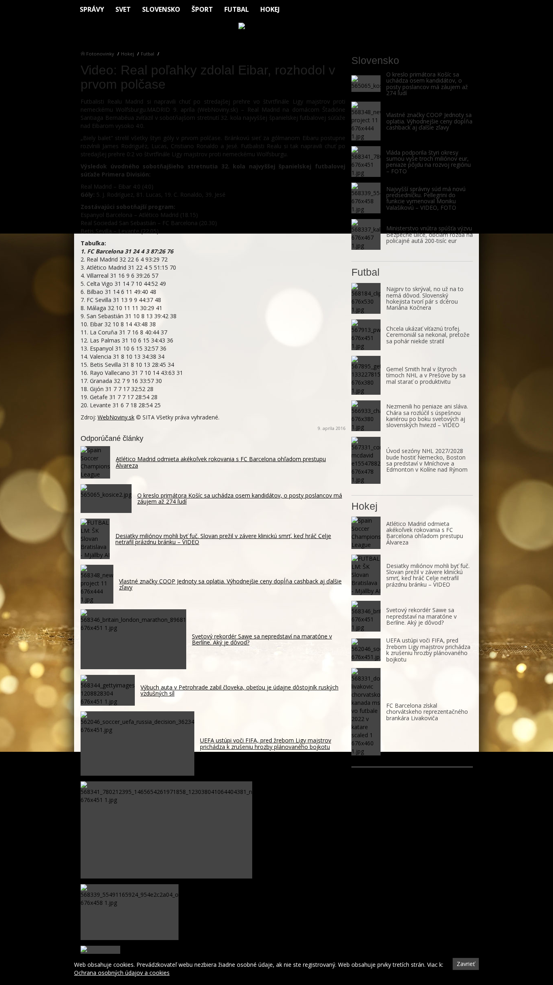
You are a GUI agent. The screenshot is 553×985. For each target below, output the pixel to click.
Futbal (236, 9)
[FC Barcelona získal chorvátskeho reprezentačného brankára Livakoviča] (366, 711)
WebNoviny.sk (116, 417)
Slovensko (161, 9)
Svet (123, 9)
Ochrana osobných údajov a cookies (122, 972)
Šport (202, 9)
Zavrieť (466, 964)
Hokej (270, 9)
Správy (92, 9)
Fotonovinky (100, 54)
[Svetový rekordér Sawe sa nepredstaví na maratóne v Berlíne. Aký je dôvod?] (366, 616)
